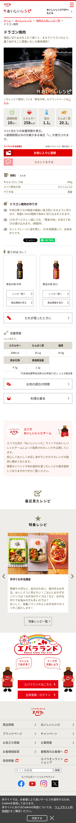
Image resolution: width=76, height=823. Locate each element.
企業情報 (46, 743)
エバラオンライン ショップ (52, 760)
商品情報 (8, 725)
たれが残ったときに (38, 318)
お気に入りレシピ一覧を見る (58, 146)
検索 (57, 770)
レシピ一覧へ (18, 294)
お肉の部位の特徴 (38, 384)
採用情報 (8, 761)
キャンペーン (49, 734)
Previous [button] (3, 576)
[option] (38, 573)
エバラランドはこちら (38, 684)
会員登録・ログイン (38, 695)
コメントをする (43, 162)
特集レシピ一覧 (38, 621)
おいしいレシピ (50, 725)
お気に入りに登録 (45, 153)
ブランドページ (12, 734)
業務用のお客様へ (52, 752)
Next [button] (72, 576)
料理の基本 (38, 398)
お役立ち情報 (11, 743)
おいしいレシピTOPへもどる (58, 11)
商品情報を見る (19, 302)
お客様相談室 (11, 752)
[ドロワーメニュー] (72, 5)
